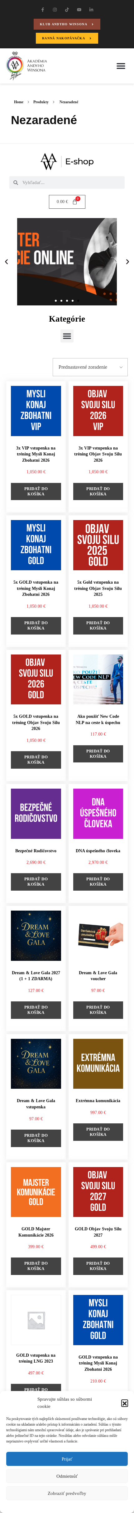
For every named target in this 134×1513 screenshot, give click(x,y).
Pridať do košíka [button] (36, 491)
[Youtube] (79, 9)
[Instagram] (55, 9)
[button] (125, 1403)
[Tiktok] (67, 9)
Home (18, 102)
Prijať (67, 1459)
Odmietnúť (67, 1476)
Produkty (41, 102)
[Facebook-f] (42, 9)
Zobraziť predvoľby (67, 1493)
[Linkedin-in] (91, 9)
